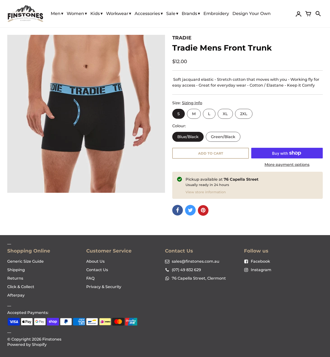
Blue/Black (188, 136)
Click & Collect (20, 286)
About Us (95, 261)
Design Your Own (251, 13)
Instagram (261, 270)
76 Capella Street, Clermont (199, 278)
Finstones (51, 339)
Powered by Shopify (27, 344)
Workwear (117, 13)
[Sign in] (298, 13)
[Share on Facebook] (177, 210)
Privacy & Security (103, 286)
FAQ (90, 278)
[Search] (318, 13)
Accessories (147, 13)
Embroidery (216, 13)
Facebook (260, 261)
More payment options (287, 164)
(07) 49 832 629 (186, 270)
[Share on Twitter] (190, 210)
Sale (170, 13)
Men (55, 13)
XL (225, 114)
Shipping (16, 270)
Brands (189, 13)
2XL (243, 114)
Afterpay (16, 295)
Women (75, 13)
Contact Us (97, 270)
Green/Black (223, 136)
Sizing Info (192, 103)
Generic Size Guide (25, 261)
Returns (15, 278)
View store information (206, 192)
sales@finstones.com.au (195, 261)
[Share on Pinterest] (203, 210)
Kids (95, 13)
